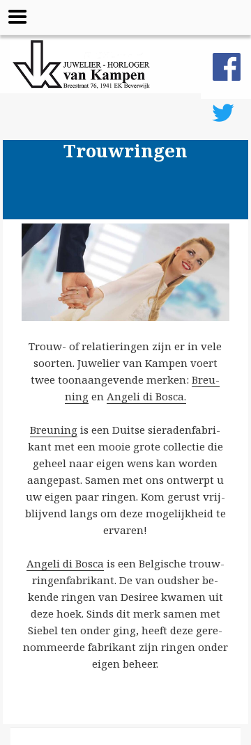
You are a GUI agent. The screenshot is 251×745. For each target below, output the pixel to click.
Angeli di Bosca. (146, 396)
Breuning (53, 430)
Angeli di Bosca (65, 563)
